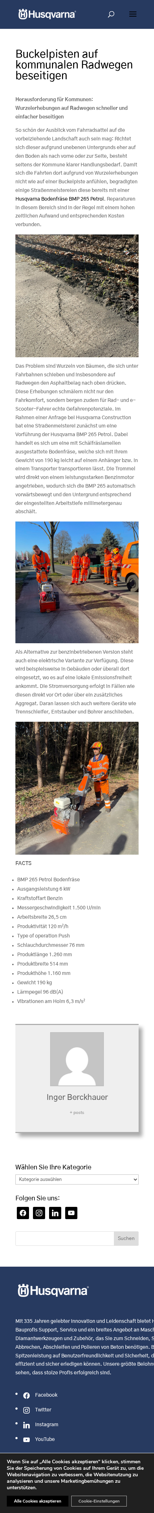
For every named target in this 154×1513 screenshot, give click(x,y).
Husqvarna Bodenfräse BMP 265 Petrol (59, 199)
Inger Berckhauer (77, 1097)
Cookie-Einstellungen (99, 1501)
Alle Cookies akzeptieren (37, 1501)
